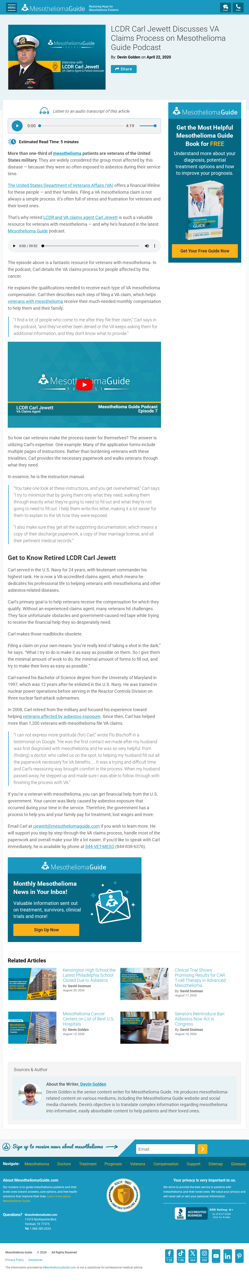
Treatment (88, 1164)
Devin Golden (93, 1084)
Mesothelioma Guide (28, 230)
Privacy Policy (14, 1260)
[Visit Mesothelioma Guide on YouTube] (216, 1256)
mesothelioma (67, 153)
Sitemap (215, 1164)
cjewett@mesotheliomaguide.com (66, 826)
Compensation (165, 1164)
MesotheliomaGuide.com (69, 8)
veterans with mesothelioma (35, 301)
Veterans (137, 1164)
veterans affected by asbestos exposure (61, 716)
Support (193, 1164)
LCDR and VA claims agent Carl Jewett (80, 217)
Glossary (238, 1164)
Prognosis (113, 1164)
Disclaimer (35, 1260)
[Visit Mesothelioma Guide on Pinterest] (239, 1256)
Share (126, 69)
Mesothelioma (37, 1164)
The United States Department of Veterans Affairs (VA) (60, 185)
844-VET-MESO (99, 846)
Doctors (64, 1164)
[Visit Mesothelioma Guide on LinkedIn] (227, 1256)
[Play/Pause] (17, 125)
